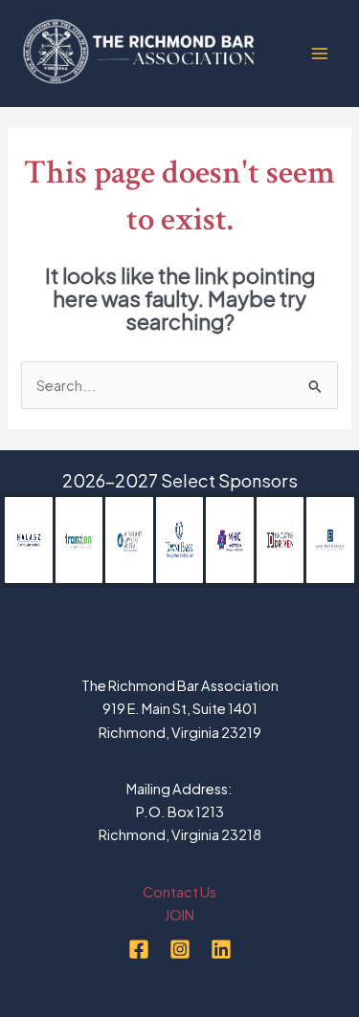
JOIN (179, 914)
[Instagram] (180, 949)
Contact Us (179, 891)
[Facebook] (138, 949)
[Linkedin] (221, 949)
